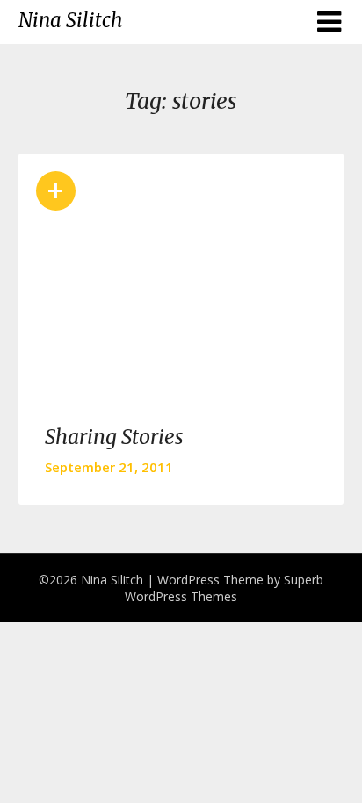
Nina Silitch (70, 20)
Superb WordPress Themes (224, 588)
